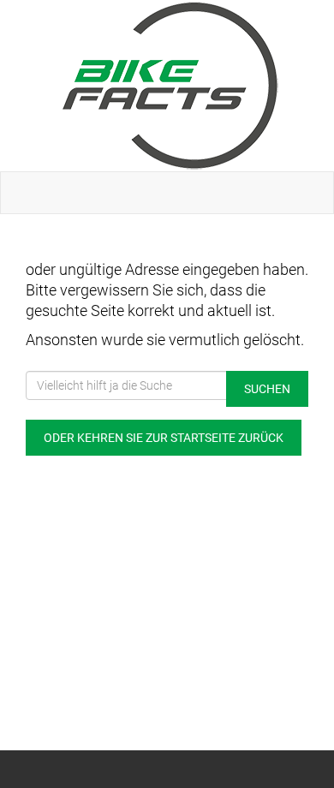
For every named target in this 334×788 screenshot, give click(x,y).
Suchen (267, 389)
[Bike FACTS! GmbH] (170, 85)
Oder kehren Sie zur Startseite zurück (163, 438)
